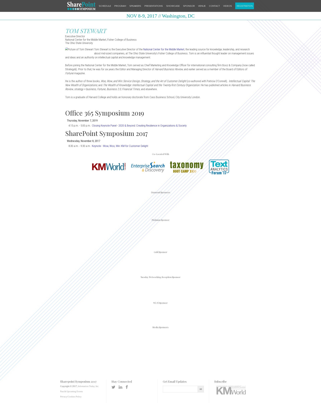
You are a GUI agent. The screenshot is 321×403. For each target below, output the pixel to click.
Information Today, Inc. (88, 386)
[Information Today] (148, 341)
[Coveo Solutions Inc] (63, 203)
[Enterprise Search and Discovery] (148, 172)
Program (120, 6)
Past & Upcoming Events (71, 391)
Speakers (135, 6)
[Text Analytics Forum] (219, 174)
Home (81, 6)
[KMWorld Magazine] (173, 341)
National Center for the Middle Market (163, 49)
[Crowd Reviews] (122, 341)
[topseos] (225, 341)
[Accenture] (160, 287)
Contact (214, 6)
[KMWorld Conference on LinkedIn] (120, 387)
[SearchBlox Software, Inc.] (160, 312)
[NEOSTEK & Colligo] (160, 233)
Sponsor (189, 6)
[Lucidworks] (102, 203)
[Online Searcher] (199, 341)
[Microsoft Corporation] (141, 203)
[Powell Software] (160, 262)
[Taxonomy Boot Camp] (186, 172)
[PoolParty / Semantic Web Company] (180, 203)
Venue (202, 6)
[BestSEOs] (71, 341)
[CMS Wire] (97, 341)
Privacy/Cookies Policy (71, 396)
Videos (227, 6)
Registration (245, 6)
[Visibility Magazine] (250, 341)
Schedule (105, 6)
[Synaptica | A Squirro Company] (258, 203)
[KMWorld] (109, 169)
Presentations (153, 6)
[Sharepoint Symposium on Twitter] (113, 387)
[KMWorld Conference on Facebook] (127, 387)
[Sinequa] (219, 203)
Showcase (173, 6)
